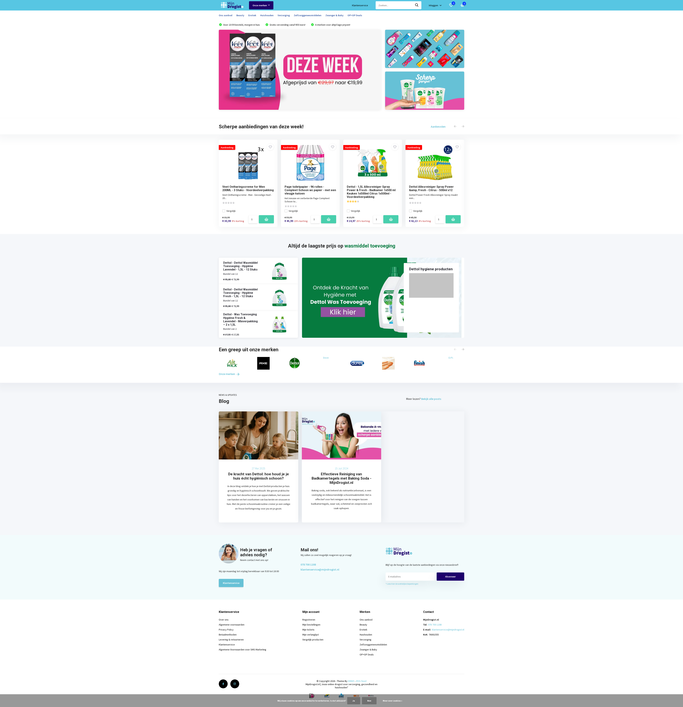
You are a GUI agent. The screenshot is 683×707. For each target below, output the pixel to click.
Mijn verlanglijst (310, 634)
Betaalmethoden (228, 634)
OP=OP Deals (355, 15)
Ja (354, 700)
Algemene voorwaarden (231, 624)
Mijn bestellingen (311, 624)
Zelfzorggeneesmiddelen (307, 15)
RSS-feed (361, 681)
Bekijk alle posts (431, 399)
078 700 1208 (308, 564)
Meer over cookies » (392, 700)
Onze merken (260, 5)
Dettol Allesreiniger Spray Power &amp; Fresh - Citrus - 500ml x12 (431, 188)
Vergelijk (231, 210)
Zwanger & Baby (334, 15)
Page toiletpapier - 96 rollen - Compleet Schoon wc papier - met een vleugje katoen (310, 190)
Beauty (240, 15)
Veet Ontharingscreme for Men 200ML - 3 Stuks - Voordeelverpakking (248, 188)
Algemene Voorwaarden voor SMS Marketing (242, 649)
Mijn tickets (308, 629)
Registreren (308, 619)
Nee (369, 700)
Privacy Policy (226, 629)
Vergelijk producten (312, 639)
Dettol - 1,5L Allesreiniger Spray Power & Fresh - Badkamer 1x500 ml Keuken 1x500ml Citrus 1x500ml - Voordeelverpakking (371, 192)
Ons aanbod (225, 15)
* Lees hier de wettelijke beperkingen (402, 583)
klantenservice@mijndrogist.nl (320, 569)
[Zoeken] (416, 5)
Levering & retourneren (231, 639)
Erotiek (252, 15)
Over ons (224, 619)
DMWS (351, 681)
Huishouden (267, 15)
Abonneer (450, 576)
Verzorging (284, 15)
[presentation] (455, 126)
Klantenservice (360, 5)
